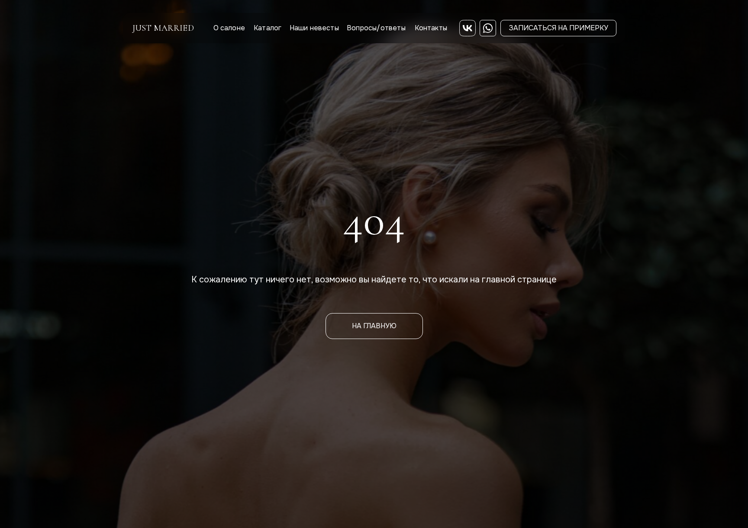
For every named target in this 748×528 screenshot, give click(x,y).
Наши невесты (314, 27)
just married (163, 28)
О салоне (229, 27)
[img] (467, 28)
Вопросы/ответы (376, 27)
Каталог (267, 27)
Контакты (431, 27)
